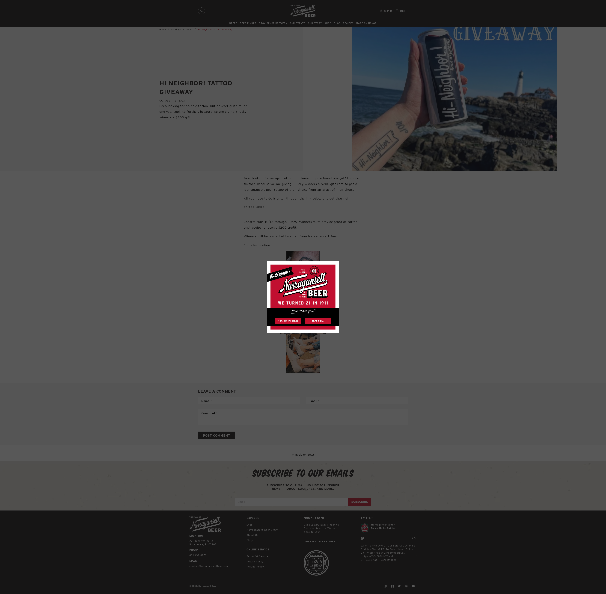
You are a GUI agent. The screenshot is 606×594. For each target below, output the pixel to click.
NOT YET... (318, 320)
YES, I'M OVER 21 (288, 320)
